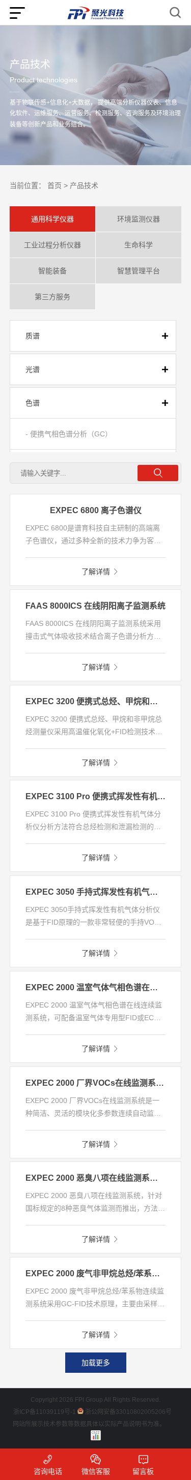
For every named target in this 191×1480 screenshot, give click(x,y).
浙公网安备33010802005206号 (128, 1411)
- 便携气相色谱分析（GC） (68, 434)
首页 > (57, 185)
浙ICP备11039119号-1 (44, 1411)
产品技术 (84, 185)
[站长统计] (96, 1435)
